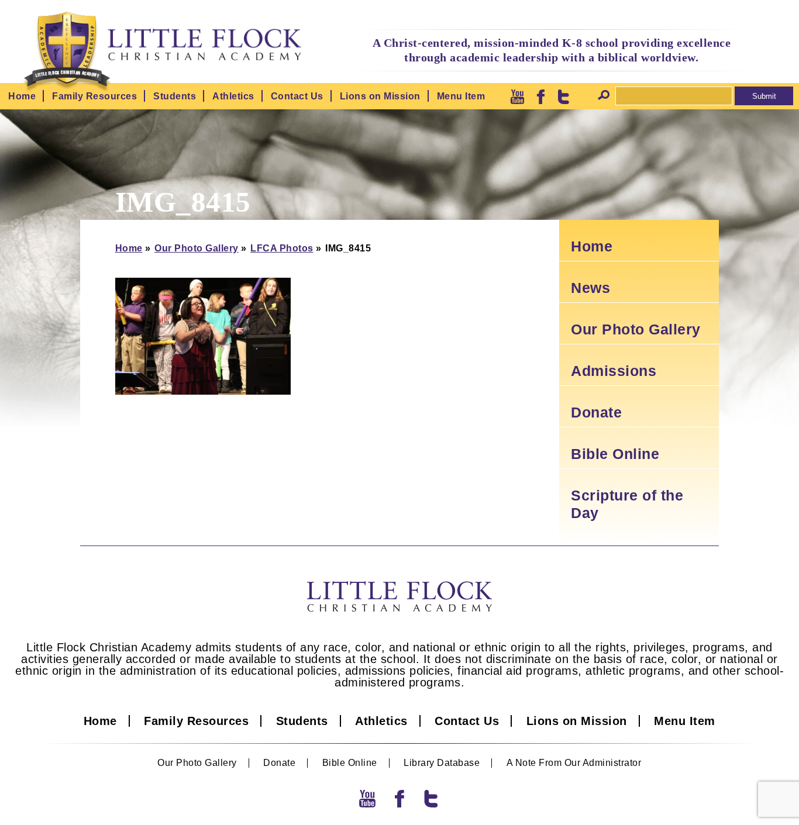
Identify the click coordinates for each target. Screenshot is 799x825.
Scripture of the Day (627, 504)
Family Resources (94, 96)
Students (174, 96)
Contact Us (297, 96)
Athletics (233, 96)
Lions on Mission (380, 96)
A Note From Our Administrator (574, 763)
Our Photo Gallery (196, 248)
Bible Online (615, 454)
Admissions (613, 371)
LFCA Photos (282, 248)
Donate (596, 412)
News (590, 287)
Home (22, 96)
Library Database (442, 763)
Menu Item (461, 96)
